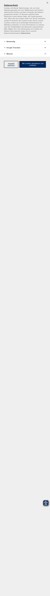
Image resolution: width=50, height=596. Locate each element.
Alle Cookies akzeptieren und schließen (32, 64)
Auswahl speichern (11, 64)
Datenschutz (25, 33)
